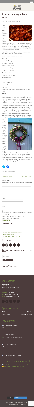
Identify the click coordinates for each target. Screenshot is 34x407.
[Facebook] (3, 246)
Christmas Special (7, 176)
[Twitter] (7, 246)
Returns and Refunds (13, 404)
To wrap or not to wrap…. (10, 230)
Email (3, 203)
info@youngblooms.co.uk (11, 294)
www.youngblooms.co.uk (12, 296)
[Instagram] (18, 246)
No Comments (16, 21)
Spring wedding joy (8, 234)
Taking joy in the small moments (12, 232)
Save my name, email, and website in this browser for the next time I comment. (17, 213)
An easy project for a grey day (12, 236)
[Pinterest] (14, 246)
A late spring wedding (9, 228)
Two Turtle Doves (27, 176)
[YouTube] (11, 246)
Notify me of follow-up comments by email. (14, 216)
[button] (3, 326)
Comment (4, 186)
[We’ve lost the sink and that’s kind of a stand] (17, 379)
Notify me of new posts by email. (11, 218)
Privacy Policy (22, 404)
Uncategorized (11, 171)
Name (4, 198)
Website (4, 207)
